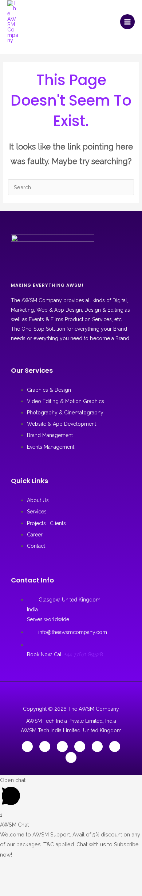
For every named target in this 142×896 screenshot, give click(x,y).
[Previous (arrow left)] (9, 879)
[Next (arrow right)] (29, 879)
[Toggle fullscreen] (29, 866)
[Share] (50, 866)
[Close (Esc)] (70, 866)
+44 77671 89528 (83, 654)
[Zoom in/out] (9, 866)
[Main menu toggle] (127, 21)
